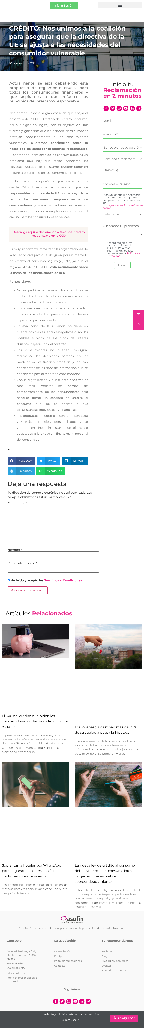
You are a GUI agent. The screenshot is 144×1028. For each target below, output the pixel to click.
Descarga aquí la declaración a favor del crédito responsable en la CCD (49, 233)
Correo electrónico (22, 563)
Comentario (17, 503)
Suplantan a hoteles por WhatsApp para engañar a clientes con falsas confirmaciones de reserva (31, 870)
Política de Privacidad (71, 1014)
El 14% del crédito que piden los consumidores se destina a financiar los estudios (35, 721)
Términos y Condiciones (63, 580)
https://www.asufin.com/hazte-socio (123, 207)
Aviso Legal (50, 1014)
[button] (120, 5)
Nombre (15, 549)
